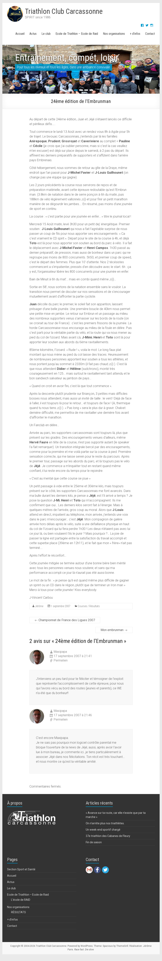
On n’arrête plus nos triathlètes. (105, 823)
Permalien (61, 660)
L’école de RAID (20, 899)
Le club (46, 34)
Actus (33, 34)
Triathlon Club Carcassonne (64, 11)
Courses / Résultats (89, 606)
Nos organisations (114, 34)
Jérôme (39, 606)
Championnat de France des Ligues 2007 (65, 620)
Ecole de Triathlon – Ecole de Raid (77, 34)
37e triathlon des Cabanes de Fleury (108, 836)
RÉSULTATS (18, 912)
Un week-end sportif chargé (103, 829)
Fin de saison (94, 842)
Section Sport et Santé (21, 869)
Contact (150, 34)
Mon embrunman (114, 630)
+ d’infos (135, 34)
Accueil (19, 34)
